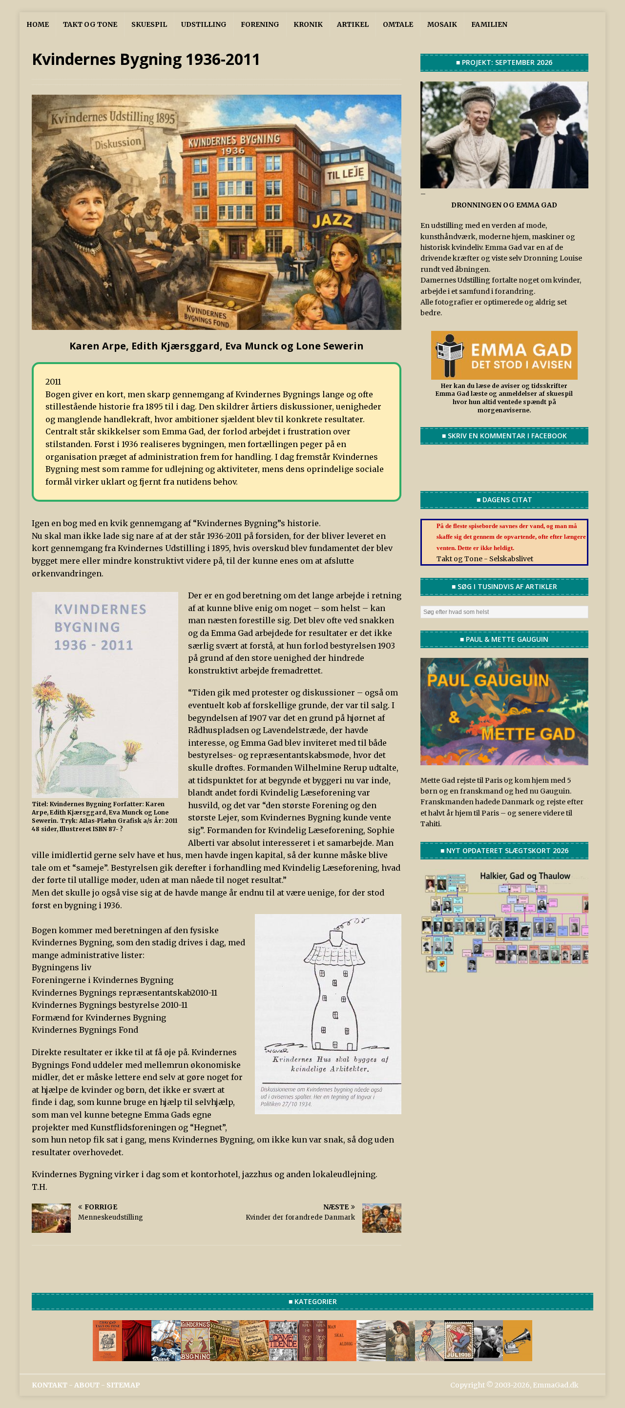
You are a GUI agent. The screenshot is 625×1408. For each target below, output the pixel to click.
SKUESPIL (149, 24)
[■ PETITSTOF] (371, 1355)
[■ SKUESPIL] (136, 1355)
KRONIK (308, 24)
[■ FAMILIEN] (488, 1355)
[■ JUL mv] (459, 1355)
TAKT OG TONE (90, 24)
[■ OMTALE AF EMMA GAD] (400, 1355)
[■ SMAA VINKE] (283, 1355)
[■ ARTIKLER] (224, 1355)
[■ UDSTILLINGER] (166, 1355)
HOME (37, 24)
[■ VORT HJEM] (312, 1355)
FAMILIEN (489, 24)
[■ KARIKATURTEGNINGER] (429, 1355)
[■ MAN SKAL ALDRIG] (341, 1355)
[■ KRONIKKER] (254, 1355)
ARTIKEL (353, 24)
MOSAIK (442, 24)
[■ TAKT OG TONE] (107, 1355)
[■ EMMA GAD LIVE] (517, 1355)
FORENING (260, 24)
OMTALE (398, 24)
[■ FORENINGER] (195, 1355)
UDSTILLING (204, 24)
